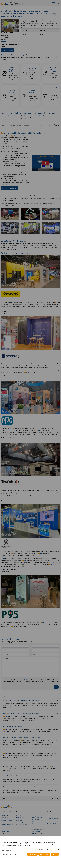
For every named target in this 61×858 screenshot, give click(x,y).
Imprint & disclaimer (13, 854)
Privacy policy (5, 854)
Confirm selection (44, 854)
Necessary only (32, 854)
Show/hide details (8, 850)
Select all (55, 854)
